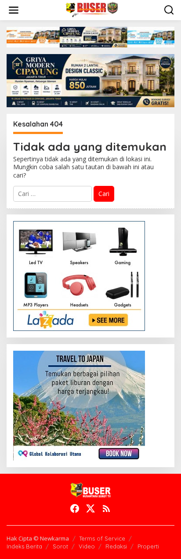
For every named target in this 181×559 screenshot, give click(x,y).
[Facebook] (74, 508)
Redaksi (116, 546)
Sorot (60, 546)
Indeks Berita (24, 546)
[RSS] (106, 508)
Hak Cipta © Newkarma (38, 538)
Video (87, 546)
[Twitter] (90, 508)
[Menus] (14, 10)
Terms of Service (102, 538)
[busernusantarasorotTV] (92, 9)
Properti (148, 546)
